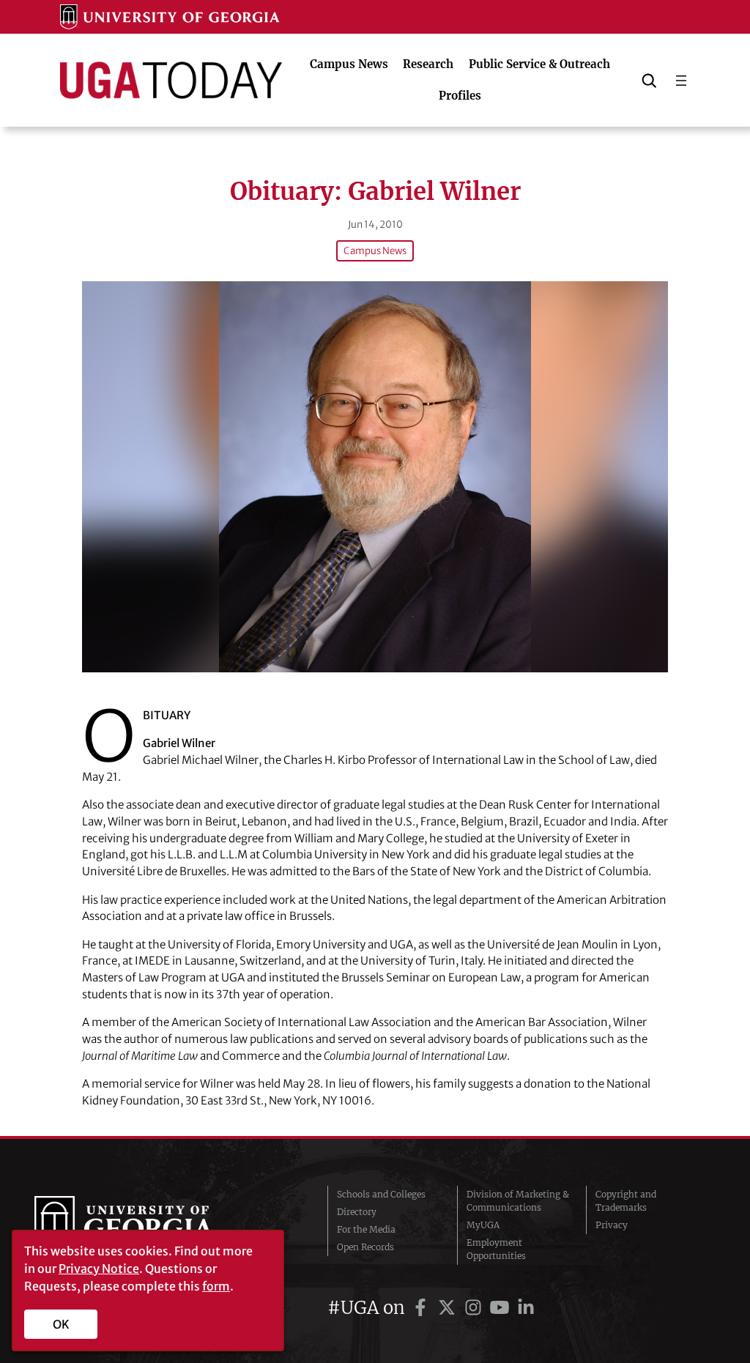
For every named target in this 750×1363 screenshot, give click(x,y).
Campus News (375, 251)
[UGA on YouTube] (502, 1307)
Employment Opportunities (496, 1249)
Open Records (365, 1246)
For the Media (366, 1229)
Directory (356, 1211)
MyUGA (483, 1224)
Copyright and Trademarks (625, 1201)
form (216, 1286)
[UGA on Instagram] (475, 1307)
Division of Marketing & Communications (518, 1201)
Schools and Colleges (381, 1194)
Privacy (611, 1224)
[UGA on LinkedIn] (526, 1307)
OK (61, 1324)
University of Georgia (144, 1225)
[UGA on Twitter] (449, 1307)
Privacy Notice (99, 1268)
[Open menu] (681, 80)
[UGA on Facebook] (422, 1307)
